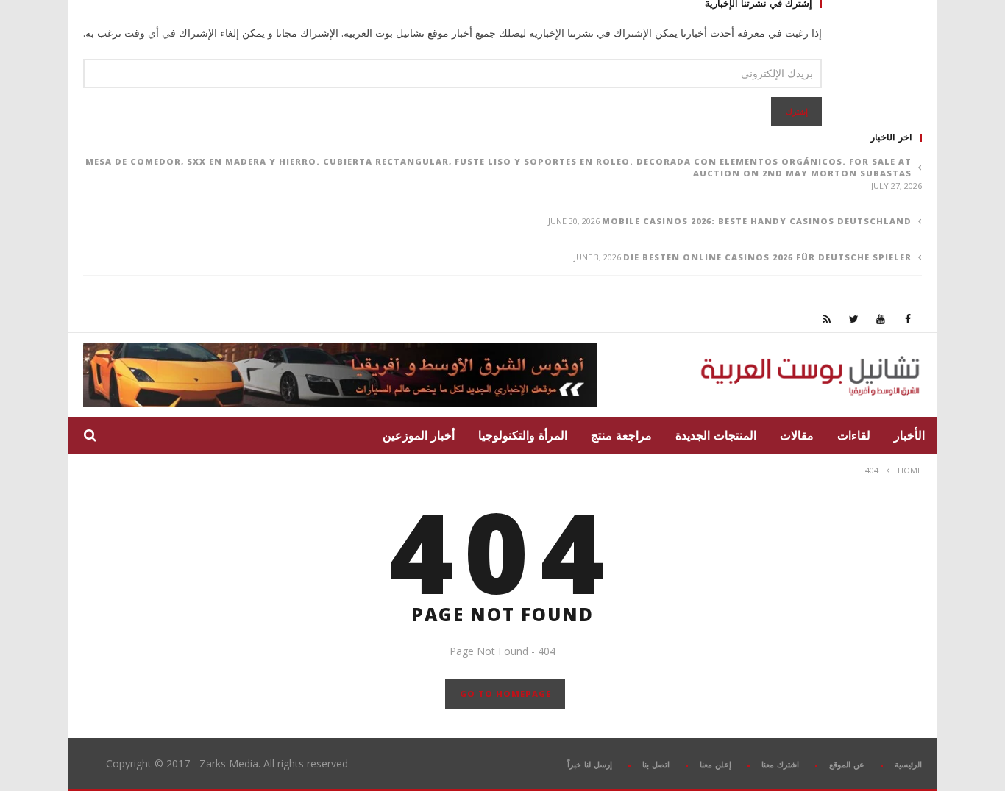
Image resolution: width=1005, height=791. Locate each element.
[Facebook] (908, 318)
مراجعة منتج (621, 435)
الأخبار (909, 435)
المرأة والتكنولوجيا (522, 435)
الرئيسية (908, 764)
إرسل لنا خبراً (589, 764)
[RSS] (826, 318)
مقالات (797, 435)
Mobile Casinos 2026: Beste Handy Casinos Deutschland (757, 220)
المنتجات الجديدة (715, 435)
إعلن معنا (715, 764)
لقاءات (853, 435)
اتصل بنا (656, 764)
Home (910, 470)
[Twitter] (853, 318)
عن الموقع (846, 764)
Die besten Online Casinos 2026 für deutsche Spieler (767, 256)
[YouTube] (881, 318)
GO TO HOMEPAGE (505, 693)
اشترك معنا (780, 764)
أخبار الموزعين (419, 435)
